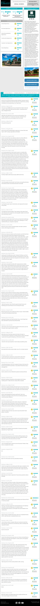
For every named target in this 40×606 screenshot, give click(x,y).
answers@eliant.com (5, 603)
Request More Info (32, 84)
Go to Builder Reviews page (32, 87)
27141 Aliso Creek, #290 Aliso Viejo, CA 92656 (35, 602)
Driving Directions (32, 80)
